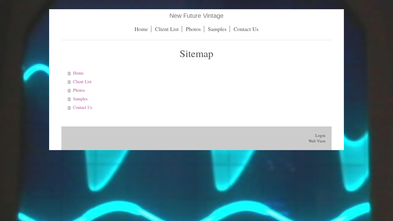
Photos (79, 90)
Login (320, 135)
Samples (80, 99)
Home (78, 73)
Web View (317, 141)
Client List (82, 81)
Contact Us (82, 107)
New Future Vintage (196, 15)
